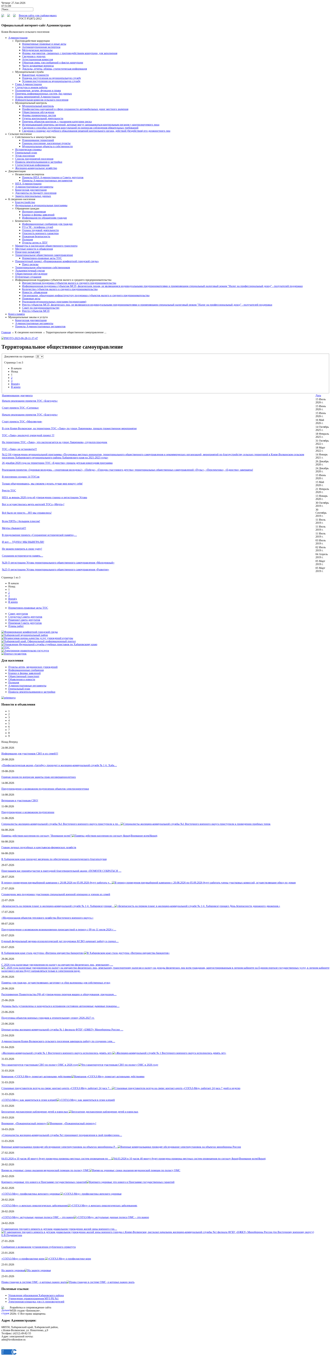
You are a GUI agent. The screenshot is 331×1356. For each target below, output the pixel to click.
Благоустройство (25, 202)
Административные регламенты (34, 186)
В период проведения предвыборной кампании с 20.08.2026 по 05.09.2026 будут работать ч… (56, 882)
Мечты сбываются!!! (14, 528)
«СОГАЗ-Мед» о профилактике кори (23, 1258)
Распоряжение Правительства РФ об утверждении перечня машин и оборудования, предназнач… (59, 994)
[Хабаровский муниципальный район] (24, 635)
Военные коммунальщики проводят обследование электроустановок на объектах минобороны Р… (59, 1146)
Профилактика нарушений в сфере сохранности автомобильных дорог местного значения (75, 109)
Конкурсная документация (31, 189)
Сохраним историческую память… (22, 555)
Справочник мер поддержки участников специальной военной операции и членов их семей (55, 894)
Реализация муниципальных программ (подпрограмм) (54, 301)
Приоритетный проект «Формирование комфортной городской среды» (57, 261)
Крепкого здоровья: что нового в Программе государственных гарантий (44, 1182)
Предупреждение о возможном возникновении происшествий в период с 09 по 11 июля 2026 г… (58, 929)
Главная (6, 332)
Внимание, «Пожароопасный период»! (24, 1123)
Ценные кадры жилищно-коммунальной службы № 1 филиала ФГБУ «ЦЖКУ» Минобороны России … (62, 1029)
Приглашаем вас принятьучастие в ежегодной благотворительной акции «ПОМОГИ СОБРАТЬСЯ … (61, 870)
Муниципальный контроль (38, 106)
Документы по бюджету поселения (35, 192)
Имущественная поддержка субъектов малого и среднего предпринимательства (69, 283)
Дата (318, 395)
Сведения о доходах (34, 56)
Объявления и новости (21, 679)
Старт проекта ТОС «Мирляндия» (22, 421)
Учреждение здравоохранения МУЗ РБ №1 (33, 1298)
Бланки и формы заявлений (38, 214)
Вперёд (15, 383)
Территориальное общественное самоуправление (44, 255)
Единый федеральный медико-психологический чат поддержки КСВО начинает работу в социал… (60, 941)
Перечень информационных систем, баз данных (43, 93)
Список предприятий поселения (34, 158)
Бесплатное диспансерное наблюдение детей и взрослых (35, 1111)
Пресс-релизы (30, 264)
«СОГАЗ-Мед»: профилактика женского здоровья (30, 1193)
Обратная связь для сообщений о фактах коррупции (52, 62)
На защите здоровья (13, 1270)
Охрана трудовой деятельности (40, 230)
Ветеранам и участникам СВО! (19, 800)
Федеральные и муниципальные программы (41, 205)
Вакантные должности (35, 74)
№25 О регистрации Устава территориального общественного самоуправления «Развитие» (55, 569)
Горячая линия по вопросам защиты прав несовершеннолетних (38, 777)
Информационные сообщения (26, 670)
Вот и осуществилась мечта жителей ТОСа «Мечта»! (33, 504)
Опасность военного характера (40, 233)
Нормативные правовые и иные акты (44, 43)
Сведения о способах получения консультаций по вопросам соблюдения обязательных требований (80, 127)
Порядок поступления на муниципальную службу (51, 78)
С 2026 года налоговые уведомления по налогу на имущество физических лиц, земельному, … (57, 964)
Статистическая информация (32, 165)
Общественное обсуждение (38, 112)
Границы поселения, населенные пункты (46, 143)
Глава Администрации (28, 84)
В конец (16, 387)
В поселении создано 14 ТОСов (20, 476)
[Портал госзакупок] (14, 653)
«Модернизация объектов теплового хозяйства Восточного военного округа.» (47, 917)
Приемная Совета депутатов (25, 623)
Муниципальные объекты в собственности (47, 146)
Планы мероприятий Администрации (37, 96)
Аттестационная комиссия (37, 59)
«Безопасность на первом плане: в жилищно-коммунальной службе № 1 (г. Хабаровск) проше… (57, 906)
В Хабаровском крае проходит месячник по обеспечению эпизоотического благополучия (54, 859)
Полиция (27, 239)
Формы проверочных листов (39, 115)
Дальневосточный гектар (30, 270)
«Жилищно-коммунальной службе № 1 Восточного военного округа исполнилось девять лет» (56, 1053)
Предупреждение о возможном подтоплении (27, 812)
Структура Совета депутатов (25, 616)
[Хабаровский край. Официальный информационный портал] (38, 641)
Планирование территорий (38, 140)
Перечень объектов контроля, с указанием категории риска (57, 121)
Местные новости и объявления (34, 248)
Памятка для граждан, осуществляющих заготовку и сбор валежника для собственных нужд (55, 982)
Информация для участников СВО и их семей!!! (29, 753)
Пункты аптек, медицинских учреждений (33, 666)
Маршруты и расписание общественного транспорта (46, 245)
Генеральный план (26, 152)
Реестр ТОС (9, 490)
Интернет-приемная (34, 211)
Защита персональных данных (33, 196)
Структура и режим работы (31, 87)
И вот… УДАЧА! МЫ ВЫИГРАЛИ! (23, 541)
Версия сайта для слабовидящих (38, 15)
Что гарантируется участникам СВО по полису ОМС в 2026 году (39, 1064)
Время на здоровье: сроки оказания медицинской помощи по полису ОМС (45, 1170)
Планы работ (16, 626)
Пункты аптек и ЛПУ (35, 242)
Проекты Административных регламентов (47, 180)
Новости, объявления (34, 292)
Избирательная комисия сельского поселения (41, 99)
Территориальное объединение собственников (42, 267)
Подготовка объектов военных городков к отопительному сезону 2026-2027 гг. (47, 1017)
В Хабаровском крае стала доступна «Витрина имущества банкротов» (42, 952)
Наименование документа (17, 395)
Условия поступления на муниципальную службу (51, 81)
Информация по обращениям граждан (44, 217)
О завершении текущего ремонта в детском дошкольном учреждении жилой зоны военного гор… (59, 1228)
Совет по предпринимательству (40, 307)
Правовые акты (31, 298)
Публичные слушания (28, 276)
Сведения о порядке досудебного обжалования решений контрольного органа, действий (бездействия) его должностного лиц (96, 130)
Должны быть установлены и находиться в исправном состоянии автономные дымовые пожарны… (60, 1006)
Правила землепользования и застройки (38, 161)
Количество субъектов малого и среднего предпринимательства (60, 289)
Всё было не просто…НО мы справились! (27, 512)
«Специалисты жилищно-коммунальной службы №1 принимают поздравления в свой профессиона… (61, 1135)
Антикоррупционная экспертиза (41, 47)
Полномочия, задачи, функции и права (38, 90)
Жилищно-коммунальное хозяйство (36, 168)
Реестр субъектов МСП (35, 310)
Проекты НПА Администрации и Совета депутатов (52, 177)
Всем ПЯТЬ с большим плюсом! (21, 521)
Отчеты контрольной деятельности (42, 118)
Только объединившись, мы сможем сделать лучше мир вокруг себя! (42, 483)
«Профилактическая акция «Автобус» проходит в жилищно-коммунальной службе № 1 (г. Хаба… (59, 765)
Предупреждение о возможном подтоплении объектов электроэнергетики (45, 788)
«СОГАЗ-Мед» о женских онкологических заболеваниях (34, 1205)
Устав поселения (25, 155)
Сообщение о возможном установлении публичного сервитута (38, 1246)
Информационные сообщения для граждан (47, 224)
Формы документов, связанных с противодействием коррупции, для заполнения (69, 53)
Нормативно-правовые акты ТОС (42, 258)
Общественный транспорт (23, 676)
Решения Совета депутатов (24, 619)
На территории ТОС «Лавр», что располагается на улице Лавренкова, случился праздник (54, 442)
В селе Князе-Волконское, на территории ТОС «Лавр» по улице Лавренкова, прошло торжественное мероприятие (69, 428)
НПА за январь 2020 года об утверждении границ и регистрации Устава (44, 497)
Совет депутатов (18, 613)
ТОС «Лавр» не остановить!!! (19, 449)
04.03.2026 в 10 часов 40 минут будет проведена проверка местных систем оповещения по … (56, 1158)
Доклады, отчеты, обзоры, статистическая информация (54, 68)
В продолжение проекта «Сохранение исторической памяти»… (39, 535)
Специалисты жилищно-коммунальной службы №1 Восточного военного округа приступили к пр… (61, 823)
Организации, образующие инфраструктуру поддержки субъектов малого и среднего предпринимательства (85, 295)
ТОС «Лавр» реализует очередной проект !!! (28, 435)
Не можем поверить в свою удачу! (22, 548)
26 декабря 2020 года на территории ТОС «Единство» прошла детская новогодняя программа (57, 462)
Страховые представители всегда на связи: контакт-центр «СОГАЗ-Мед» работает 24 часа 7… (56, 1088)
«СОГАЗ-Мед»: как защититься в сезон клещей (29, 1099)
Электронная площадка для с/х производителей (36, 1301)
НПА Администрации (28, 183)
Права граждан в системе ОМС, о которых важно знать (34, 1282)
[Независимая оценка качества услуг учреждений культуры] (37, 638)
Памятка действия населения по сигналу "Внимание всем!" (36, 835)
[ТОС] (5, 647)
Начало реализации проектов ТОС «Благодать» (30, 400)
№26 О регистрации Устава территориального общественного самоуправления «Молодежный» (58, 562)
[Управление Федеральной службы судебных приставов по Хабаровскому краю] (49, 644)
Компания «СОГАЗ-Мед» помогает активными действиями (36, 1076)
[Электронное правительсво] (25, 650)
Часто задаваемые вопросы (38, 65)
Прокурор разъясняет (27, 251)
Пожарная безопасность (36, 236)
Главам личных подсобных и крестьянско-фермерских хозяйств (38, 847)
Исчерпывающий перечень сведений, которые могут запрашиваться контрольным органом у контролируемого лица (90, 124)
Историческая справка (28, 149)
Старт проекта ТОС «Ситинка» (20, 407)
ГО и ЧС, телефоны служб (37, 227)
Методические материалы (37, 50)
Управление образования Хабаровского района (36, 1295)
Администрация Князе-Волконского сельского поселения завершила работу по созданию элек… (58, 1041)
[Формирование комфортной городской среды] (29, 631)
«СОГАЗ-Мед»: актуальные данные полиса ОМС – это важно (37, 1217)
